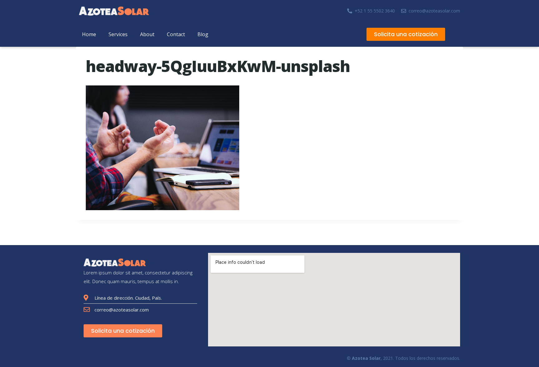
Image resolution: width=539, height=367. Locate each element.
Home (89, 34)
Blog (202, 34)
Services (118, 34)
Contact (176, 34)
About (147, 34)
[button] (406, 34)
